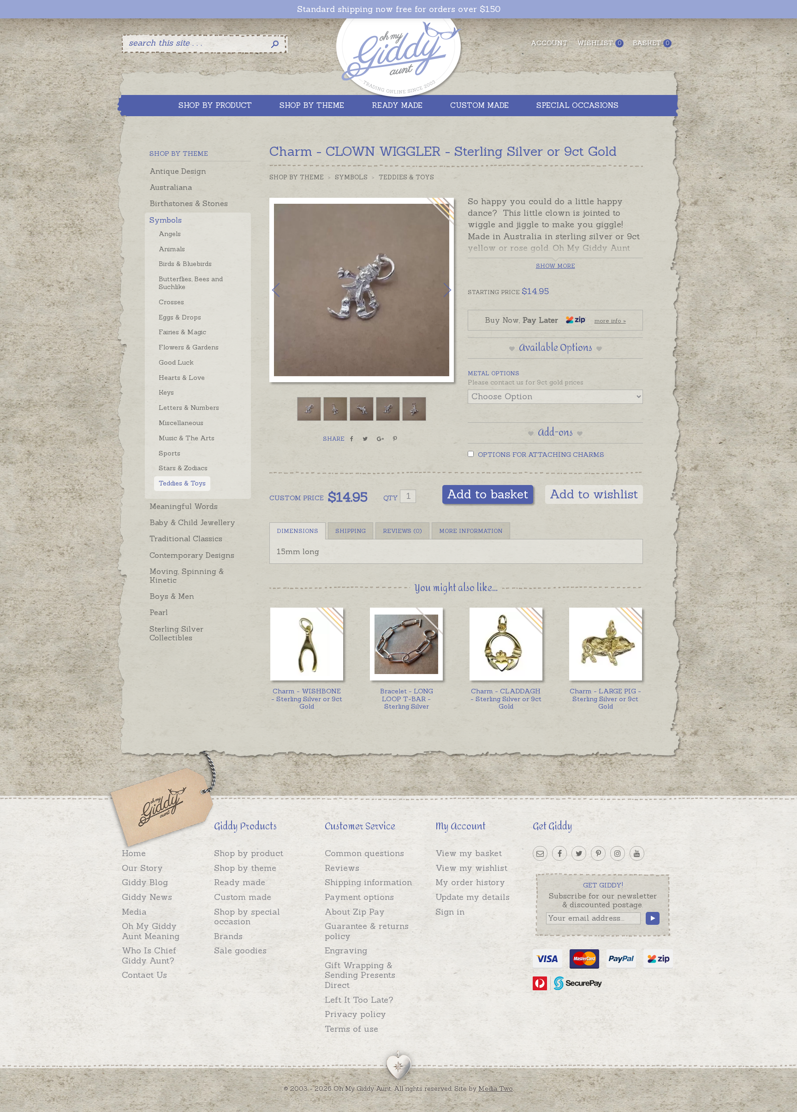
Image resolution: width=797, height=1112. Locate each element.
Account (549, 43)
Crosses (171, 302)
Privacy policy (355, 1014)
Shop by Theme (296, 177)
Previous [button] (285, 290)
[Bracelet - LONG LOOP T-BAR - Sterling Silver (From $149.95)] (406, 644)
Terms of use (351, 1028)
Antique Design (177, 171)
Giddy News (147, 897)
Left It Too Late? (359, 999)
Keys (166, 392)
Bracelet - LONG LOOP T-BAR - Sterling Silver (406, 699)
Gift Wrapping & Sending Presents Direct (360, 975)
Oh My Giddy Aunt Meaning (150, 931)
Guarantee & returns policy (367, 931)
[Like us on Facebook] (559, 853)
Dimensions (297, 530)
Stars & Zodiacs (183, 468)
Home (134, 853)
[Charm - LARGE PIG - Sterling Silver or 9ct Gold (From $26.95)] (605, 644)
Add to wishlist (594, 494)
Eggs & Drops (180, 317)
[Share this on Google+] (380, 439)
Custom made (242, 897)
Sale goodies (240, 950)
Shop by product (248, 853)
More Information (471, 530)
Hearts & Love (182, 377)
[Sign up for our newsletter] (540, 853)
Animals (172, 249)
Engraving (346, 950)
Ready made (239, 882)
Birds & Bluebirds (185, 264)
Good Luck (176, 362)
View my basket (468, 853)
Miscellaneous (181, 423)
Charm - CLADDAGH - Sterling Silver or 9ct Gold (505, 699)
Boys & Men (171, 596)
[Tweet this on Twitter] (365, 439)
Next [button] (438, 290)
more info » (610, 320)
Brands (228, 936)
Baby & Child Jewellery (192, 522)
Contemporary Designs (191, 555)
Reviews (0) (402, 530)
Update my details (472, 897)
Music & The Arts (186, 438)
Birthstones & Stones (188, 203)
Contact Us (144, 975)
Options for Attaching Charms (540, 454)
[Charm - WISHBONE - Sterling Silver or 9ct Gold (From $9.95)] (306, 644)
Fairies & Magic (182, 332)
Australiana (170, 187)
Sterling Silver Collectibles (176, 633)
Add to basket (488, 494)
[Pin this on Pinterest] (395, 439)
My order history (470, 882)
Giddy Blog (145, 882)
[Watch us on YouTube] (637, 853)
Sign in (449, 911)
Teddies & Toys (182, 483)
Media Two (495, 1088)
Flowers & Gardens (189, 347)
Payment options (359, 897)
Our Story (142, 868)
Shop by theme (245, 868)
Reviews (342, 868)
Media (134, 911)
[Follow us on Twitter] (578, 853)
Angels (170, 234)
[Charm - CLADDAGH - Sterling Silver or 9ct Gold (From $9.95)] (506, 644)
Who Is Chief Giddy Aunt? (149, 955)
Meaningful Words (183, 506)
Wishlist (599, 43)
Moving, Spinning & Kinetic (186, 576)
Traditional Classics (185, 538)
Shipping (350, 530)
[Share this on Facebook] (351, 439)
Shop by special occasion (247, 916)
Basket (651, 43)
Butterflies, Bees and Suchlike (191, 283)
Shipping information (368, 882)
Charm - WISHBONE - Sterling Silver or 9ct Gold (306, 699)
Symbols (165, 220)
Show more (555, 265)
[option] (361, 290)
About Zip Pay (355, 911)
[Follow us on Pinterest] (598, 853)
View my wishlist (471, 868)
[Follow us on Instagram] (617, 853)
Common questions (364, 853)
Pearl (158, 612)
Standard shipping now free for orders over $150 (398, 9)
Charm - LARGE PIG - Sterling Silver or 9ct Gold (605, 699)
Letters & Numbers (189, 407)
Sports (169, 453)
